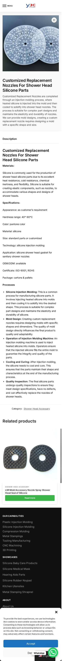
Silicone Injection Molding (18, 526)
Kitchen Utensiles (13, 586)
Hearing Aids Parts (14, 574)
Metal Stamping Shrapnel (18, 592)
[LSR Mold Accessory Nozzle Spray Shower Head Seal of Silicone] (30, 456)
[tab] (31, 139)
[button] (56, 612)
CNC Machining (12, 545)
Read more (30, 498)
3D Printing (9, 550)
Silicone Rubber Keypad (17, 580)
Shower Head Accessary (37, 408)
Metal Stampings (13, 536)
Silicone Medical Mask (16, 568)
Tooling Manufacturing (16, 540)
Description (10, 138)
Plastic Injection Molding (18, 522)
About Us (8, 606)
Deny (31, 653)
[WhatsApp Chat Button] (53, 652)
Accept (30, 643)
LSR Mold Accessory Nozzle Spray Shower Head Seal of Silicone (27, 491)
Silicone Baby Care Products (20, 563)
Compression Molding (16, 531)
